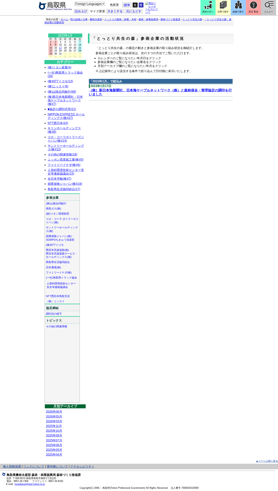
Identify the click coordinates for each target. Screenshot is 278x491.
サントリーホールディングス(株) (62, 229)
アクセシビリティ (82, 466)
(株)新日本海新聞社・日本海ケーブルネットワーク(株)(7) (65, 100)
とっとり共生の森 (192, 19)
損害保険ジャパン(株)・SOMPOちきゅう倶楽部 (60, 238)
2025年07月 (54, 440)
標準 (127, 5)
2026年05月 (54, 416)
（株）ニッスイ (55, 301)
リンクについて (33, 466)
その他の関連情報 (56, 326)
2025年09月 (54, 435)
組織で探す (238, 11)
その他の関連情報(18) (62, 154)
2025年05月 (54, 449)
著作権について (57, 466)
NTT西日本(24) (58, 123)
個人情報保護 (12, 466)
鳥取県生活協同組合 (58, 262)
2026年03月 (54, 421)
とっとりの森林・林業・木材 (120, 19)
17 (60, 47)
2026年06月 (54, 411)
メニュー (268, 11)
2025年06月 (54, 445)
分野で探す (223, 11)
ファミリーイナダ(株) (59, 272)
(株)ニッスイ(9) (58, 86)
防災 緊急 (253, 11)
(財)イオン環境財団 (57, 213)
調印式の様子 (54, 313)
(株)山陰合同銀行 (56, 203)
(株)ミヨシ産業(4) (59, 67)
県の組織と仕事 (79, 19)
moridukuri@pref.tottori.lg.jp (30, 484)
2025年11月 (54, 426)
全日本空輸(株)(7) (59, 178)
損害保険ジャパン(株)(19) (65, 183)
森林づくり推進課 (170, 19)
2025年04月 (54, 454)
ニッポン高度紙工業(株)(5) (65, 159)
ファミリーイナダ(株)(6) (64, 165)
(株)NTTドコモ (55, 244)
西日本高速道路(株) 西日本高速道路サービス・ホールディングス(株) (62, 253)
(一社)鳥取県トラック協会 (61, 277)
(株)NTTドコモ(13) (60, 81)
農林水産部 (96, 19)
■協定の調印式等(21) (62, 109)
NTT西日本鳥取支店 (58, 296)
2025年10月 (54, 430)
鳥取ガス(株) (53, 208)
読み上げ (81, 11)
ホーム (64, 19)
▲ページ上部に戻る (267, 461)
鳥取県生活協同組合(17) (64, 189)
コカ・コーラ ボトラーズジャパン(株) (62, 220)
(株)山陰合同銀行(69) (62, 91)
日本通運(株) (53, 267)
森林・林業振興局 (148, 19)
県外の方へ (208, 11)
